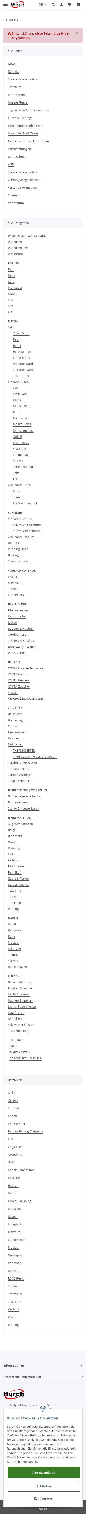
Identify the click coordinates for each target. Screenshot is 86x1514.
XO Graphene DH (25, 503)
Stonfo (12, 1286)
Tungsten (14, 903)
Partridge (14, 948)
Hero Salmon (22, 352)
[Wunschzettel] (70, 4)
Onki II (17, 436)
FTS (10, 1139)
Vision (12, 1317)
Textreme (14, 891)
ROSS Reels (16, 1278)
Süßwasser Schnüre (27, 531)
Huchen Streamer (20, 1000)
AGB (11, 164)
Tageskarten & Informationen (28, 110)
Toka (16, 473)
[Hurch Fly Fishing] (17, 4)
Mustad (13, 942)
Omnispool (15, 1255)
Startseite (14, 87)
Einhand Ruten (18, 382)
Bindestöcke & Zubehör (24, 796)
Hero (11, 275)
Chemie (13, 726)
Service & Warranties (22, 79)
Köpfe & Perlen (18, 878)
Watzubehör (16, 653)
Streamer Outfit (24, 370)
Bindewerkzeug (18, 802)
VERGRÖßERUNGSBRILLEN (26, 699)
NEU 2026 (16, 1040)
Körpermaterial (18, 884)
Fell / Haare (16, 866)
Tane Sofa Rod (23, 467)
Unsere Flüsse (18, 102)
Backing (13, 555)
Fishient (13, 1108)
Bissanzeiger (17, 720)
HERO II (18, 400)
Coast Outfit (21, 333)
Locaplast (14, 1224)
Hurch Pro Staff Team (23, 133)
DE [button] (40, 4)
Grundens (15, 1155)
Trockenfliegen (18, 1031)
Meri (16, 412)
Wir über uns (17, 95)
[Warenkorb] (78, 4)
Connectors (16, 595)
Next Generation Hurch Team (28, 141)
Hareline (14, 1178)
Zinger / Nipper (18, 781)
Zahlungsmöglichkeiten (24, 180)
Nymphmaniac (23, 430)
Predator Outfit (23, 364)
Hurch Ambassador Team (25, 126)
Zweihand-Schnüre (21, 537)
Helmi (17, 345)
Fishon (12, 1116)
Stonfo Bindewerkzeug (23, 808)
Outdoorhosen (18, 635)
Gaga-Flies (15, 1147)
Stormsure (15, 1294)
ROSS (11, 294)
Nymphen (15, 1019)
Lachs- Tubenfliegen (22, 1006)
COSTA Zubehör (19, 686)
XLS (10, 300)
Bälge (12, 830)
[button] (53, 4)
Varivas (13, 961)
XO (10, 312)
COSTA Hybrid (18, 674)
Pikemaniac (21, 442)
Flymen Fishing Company (25, 1131)
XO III (16, 479)
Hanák (12, 924)
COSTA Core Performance (25, 668)
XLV (10, 306)
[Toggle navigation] (5, 2)
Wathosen (15, 242)
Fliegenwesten (18, 610)
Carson (13, 1100)
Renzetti (13, 1271)
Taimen (18, 497)
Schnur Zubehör (19, 561)
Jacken (12, 622)
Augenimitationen (20, 824)
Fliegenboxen (17, 732)
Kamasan (14, 930)
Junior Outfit (21, 358)
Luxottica (14, 1232)
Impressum (16, 203)
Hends (12, 1193)
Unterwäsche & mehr (23, 647)
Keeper (13, 1216)
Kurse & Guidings (20, 118)
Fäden (12, 854)
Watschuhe (16, 254)
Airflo (11, 1093)
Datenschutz (16, 157)
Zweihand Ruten (19, 485)
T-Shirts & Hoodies (21, 641)
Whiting (13, 909)
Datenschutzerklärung (22, 1461)
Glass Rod (20, 394)
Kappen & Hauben (21, 628)
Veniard (13, 1309)
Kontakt (13, 71)
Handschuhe (17, 616)
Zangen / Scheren (20, 775)
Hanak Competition (21, 1170)
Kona (11, 936)
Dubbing (14, 848)
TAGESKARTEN (20, 1052)
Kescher (13, 738)
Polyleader (15, 583)
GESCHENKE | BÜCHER (25, 1058)
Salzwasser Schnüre (27, 525)
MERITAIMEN (22, 424)
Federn (13, 860)
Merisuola (15, 287)
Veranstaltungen (19, 149)
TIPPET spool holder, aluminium (35, 756)
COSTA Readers (19, 680)
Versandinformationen (23, 188)
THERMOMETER (24, 750)
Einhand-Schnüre (20, 519)
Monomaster (17, 1240)
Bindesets (15, 836)
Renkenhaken (17, 967)
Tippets (13, 589)
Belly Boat (15, 714)
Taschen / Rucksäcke (22, 763)
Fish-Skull (14, 872)
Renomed (14, 1263)
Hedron (13, 1185)
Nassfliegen (16, 1012)
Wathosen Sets (18, 248)
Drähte (13, 842)
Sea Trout (19, 449)
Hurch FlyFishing (19, 1201)
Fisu (11, 269)
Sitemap (13, 195)
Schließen (44, 1486)
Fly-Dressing (16, 1124)
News (12, 64)
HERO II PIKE (21, 406)
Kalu (11, 281)
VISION (13, 692)
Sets (11, 327)
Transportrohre (18, 769)
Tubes (12, 897)
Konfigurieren (44, 1498)
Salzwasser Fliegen (21, 1025)
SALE (13, 1046)
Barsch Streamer (19, 982)
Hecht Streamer (19, 994)
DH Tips (13, 543)
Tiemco (13, 955)
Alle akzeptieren (43, 1472)
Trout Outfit (21, 376)
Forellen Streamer (20, 988)
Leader (13, 577)
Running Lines (18, 549)
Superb (18, 461)
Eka (15, 388)
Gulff (11, 1162)
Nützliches (15, 744)
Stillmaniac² (21, 455)
